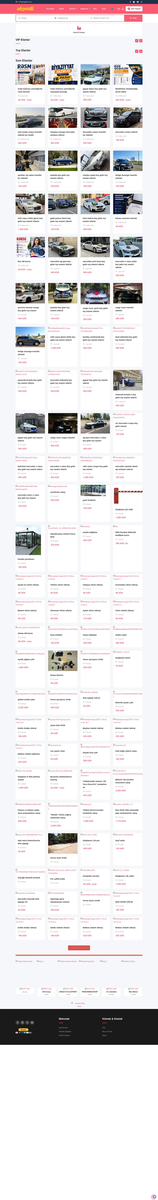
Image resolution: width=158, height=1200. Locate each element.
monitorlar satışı (57, 492)
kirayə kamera (56, 675)
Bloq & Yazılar (107, 1032)
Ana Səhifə (50, 9)
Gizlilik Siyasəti (64, 1035)
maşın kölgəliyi (90, 635)
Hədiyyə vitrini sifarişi (93, 585)
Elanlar (61, 9)
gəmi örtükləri (89, 500)
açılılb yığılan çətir (26, 659)
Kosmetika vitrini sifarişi (126, 585)
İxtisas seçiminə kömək (126, 218)
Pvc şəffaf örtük (57, 879)
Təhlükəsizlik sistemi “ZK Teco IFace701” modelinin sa (95, 784)
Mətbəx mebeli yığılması (29, 754)
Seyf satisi (120, 840)
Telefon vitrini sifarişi (60, 585)
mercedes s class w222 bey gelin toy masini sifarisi (126, 264)
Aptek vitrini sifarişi (92, 610)
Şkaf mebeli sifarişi (124, 902)
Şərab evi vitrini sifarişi (28, 585)
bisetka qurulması (26, 559)
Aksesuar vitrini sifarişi (61, 610)
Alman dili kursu (25, 633)
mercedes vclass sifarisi (126, 132)
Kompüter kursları (91, 876)
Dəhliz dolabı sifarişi (27, 728)
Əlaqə (104, 9)
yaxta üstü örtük (57, 725)
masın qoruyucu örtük (93, 659)
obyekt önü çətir (90, 753)
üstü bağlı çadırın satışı (126, 751)
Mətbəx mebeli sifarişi (125, 728)
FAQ (103, 1028)
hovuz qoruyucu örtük (60, 700)
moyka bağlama (90, 532)
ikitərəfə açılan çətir (124, 703)
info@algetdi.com (25, 2)
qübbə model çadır (26, 700)
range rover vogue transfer (62, 438)
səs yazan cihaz (57, 751)
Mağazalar (84, 9)
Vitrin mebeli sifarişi (124, 610)
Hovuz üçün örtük (58, 858)
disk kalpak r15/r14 (91, 698)
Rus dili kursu (24, 261)
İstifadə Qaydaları (65, 1032)
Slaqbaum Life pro (91, 840)
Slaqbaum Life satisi (124, 876)
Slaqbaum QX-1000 (124, 509)
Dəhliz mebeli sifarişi (59, 928)
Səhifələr (72, 9)
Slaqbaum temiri (122, 658)
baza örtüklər (56, 635)
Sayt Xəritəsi (63, 1028)
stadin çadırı (121, 635)
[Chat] (119, 9)
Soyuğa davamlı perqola (29, 878)
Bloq (95, 9)
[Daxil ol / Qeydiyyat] (123, 9)
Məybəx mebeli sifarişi (93, 728)
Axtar (135, 18)
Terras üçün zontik (91, 900)
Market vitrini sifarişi (27, 610)
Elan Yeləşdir (135, 9)
